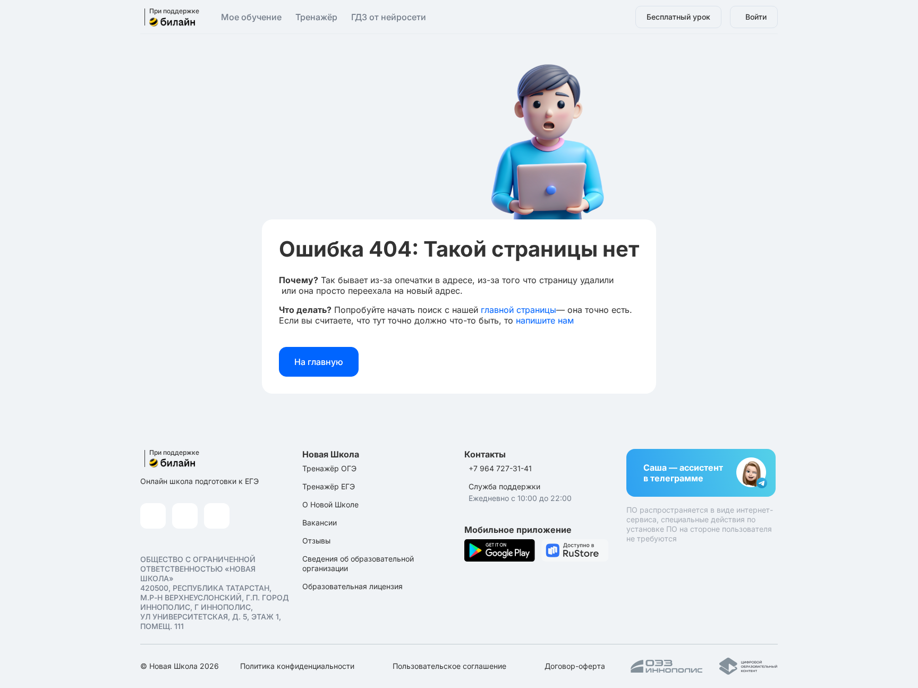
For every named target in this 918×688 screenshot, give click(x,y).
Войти (756, 16)
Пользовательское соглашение (449, 665)
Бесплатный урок (678, 16)
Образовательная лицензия (352, 586)
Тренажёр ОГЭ (329, 468)
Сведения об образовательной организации (358, 563)
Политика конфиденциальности (297, 665)
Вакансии (319, 522)
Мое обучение (251, 17)
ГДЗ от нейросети (388, 17)
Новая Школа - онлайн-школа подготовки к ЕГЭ (168, 18)
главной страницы (518, 309)
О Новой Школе (330, 504)
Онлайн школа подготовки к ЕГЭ (199, 481)
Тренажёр (316, 17)
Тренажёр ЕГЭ (328, 486)
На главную (318, 361)
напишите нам (545, 320)
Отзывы (316, 540)
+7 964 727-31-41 (500, 468)
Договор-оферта (575, 665)
